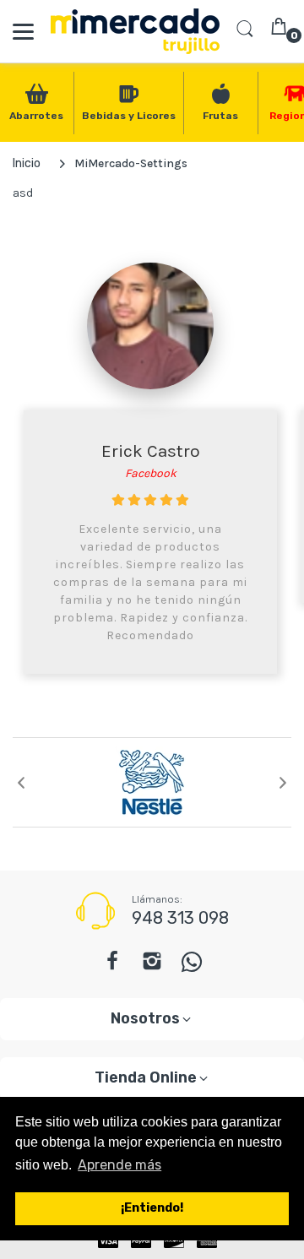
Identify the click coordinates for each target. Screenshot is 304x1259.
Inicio (27, 163)
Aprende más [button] (119, 1165)
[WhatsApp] (192, 966)
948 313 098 (180, 918)
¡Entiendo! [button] (152, 1208)
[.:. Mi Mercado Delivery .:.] (135, 31)
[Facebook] (112, 966)
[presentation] (21, 782)
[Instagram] (152, 966)
